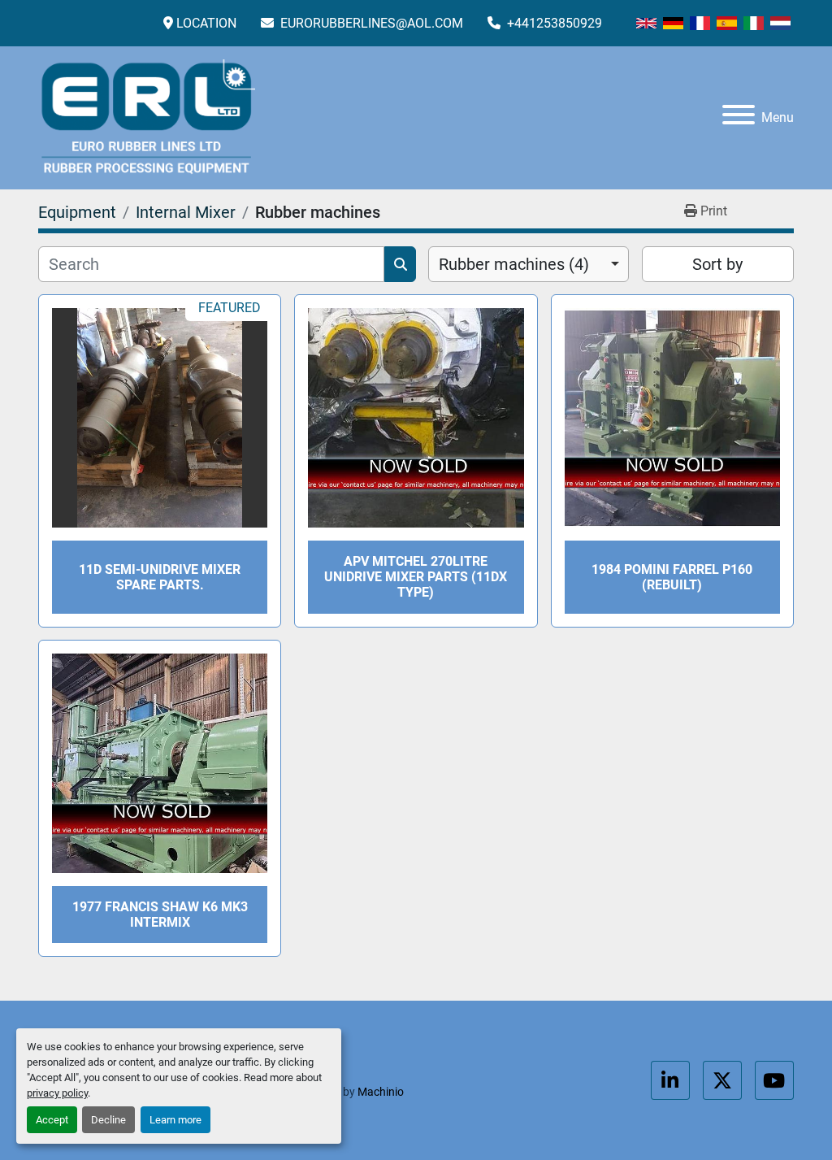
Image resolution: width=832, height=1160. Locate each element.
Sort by (717, 264)
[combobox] (528, 264)
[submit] (400, 264)
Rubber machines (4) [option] (514, 264)
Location (206, 23)
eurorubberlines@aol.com (370, 23)
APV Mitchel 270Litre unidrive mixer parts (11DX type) (415, 577)
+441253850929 (553, 23)
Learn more (176, 1120)
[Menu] (738, 117)
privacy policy (57, 1093)
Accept (52, 1120)
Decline (108, 1120)
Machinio (381, 1091)
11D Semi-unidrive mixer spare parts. (159, 577)
